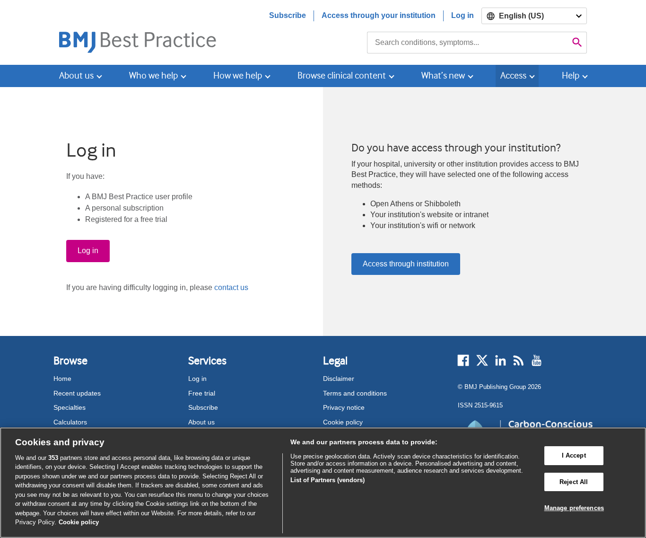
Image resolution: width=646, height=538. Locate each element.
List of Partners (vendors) (327, 480)
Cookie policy (343, 422)
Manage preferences (574, 508)
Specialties (69, 407)
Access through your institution (379, 15)
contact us (231, 287)
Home (62, 378)
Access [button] (513, 75)
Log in (462, 15)
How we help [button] (237, 75)
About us (201, 422)
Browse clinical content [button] (341, 75)
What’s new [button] (443, 75)
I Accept (574, 455)
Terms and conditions (355, 393)
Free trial (201, 393)
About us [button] (76, 75)
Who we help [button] (153, 75)
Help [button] (570, 75)
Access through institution (406, 264)
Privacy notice (344, 407)
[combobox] (467, 42)
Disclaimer (338, 378)
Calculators (70, 422)
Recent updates (77, 393)
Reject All (573, 481)
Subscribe (287, 15)
